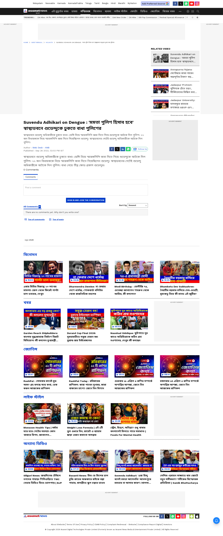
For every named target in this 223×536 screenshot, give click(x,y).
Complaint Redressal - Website (121, 524)
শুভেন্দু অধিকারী (29, 240)
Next (197, 17)
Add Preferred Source (153, 3)
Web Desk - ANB (40, 147)
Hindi (113, 3)
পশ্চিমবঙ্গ (85, 11)
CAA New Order (119, 17)
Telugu (88, 3)
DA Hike (132, 17)
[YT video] (191, 4)
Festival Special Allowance (172, 17)
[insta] (197, 4)
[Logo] (36, 11)
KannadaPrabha (75, 3)
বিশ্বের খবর (169, 11)
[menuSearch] (198, 11)
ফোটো (133, 11)
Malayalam (38, 3)
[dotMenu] (180, 11)
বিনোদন (97, 11)
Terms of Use (72, 524)
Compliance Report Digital (150, 524)
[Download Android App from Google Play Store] (191, 516)
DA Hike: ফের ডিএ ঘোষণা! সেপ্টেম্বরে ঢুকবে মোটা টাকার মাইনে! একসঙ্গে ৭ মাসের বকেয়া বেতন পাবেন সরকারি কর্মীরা (74, 17)
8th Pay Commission (148, 17)
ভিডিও (143, 11)
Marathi (121, 3)
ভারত (74, 11)
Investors (168, 524)
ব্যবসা (108, 11)
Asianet (35, 516)
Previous (192, 17)
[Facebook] (175, 4)
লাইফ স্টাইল (120, 11)
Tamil (97, 3)
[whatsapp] (186, 4)
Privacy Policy (87, 524)
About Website (58, 524)
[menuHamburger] (192, 11)
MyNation (132, 3)
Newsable (50, 3)
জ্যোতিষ (155, 11)
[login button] (189, 11)
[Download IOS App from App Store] (197, 516)
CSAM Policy (99, 524)
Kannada (61, 3)
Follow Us (142, 149)
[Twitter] (180, 4)
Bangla (105, 3)
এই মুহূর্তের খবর (59, 11)
